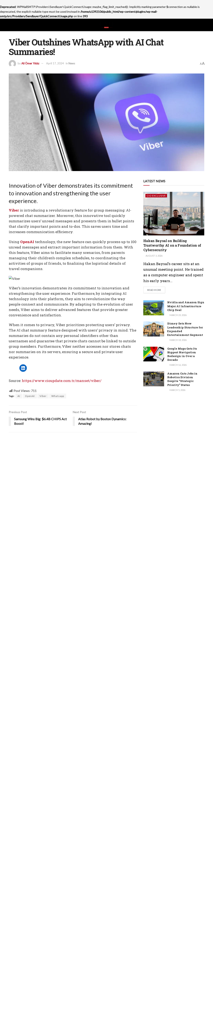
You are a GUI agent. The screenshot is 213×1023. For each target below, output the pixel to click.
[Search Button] (202, 25)
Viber (43, 396)
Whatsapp (57, 396)
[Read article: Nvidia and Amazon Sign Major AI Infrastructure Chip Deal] (153, 307)
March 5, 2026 (177, 390)
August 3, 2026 (153, 255)
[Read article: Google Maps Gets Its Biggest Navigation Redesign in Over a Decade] (153, 354)
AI (18, 396)
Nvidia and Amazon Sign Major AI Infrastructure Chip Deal (185, 306)
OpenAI (30, 396)
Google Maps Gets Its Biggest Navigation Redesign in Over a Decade (182, 354)
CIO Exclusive (156, 195)
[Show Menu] (10, 25)
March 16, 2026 (178, 364)
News (71, 63)
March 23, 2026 (178, 315)
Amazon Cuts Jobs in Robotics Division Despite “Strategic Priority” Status (182, 379)
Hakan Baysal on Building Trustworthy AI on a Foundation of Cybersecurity (172, 245)
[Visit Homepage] (106, 25)
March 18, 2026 (178, 340)
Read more (156, 289)
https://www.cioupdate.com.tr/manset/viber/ (62, 380)
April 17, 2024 (55, 63)
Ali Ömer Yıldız (30, 63)
